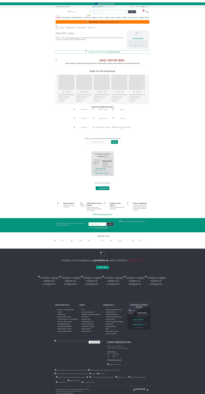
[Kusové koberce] (83, 112)
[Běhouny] (121, 112)
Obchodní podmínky (111, 326)
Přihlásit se (138, 6)
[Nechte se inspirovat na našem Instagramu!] (102, 253)
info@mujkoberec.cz (139, 324)
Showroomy (62, 6)
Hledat (132, 11)
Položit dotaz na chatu (102, 173)
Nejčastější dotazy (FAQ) (63, 324)
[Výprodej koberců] (102, 121)
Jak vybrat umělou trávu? (88, 324)
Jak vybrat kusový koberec (88, 312)
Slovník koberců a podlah (88, 326)
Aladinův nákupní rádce (88, 321)
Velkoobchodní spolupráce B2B (113, 317)
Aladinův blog (85, 317)
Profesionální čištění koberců (64, 326)
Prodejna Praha (61, 314)
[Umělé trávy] (83, 121)
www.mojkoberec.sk (68, 393)
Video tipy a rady (86, 319)
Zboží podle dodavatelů (112, 314)
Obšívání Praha (109, 324)
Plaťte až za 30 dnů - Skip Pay (64, 321)
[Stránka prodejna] (78, 352)
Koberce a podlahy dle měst (64, 331)
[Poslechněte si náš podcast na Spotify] (88, 381)
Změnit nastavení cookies (112, 331)
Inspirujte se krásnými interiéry (113, 309)
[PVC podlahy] (83, 130)
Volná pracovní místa (111, 333)
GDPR (107, 329)
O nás (83, 309)
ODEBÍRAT (110, 224)
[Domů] (57, 26)
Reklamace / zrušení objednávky (65, 309)
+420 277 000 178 (97, 6)
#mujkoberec (136, 260)
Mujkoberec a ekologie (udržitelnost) (91, 314)
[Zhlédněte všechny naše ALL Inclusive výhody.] (60, 381)
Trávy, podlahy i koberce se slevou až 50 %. (104, 22)
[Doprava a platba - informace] (102, 371)
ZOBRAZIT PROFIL (102, 267)
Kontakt (67, 6)
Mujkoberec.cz (79, 391)
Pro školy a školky (110, 319)
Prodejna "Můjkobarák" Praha (119, 342)
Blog (57, 6)
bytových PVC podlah (75, 37)
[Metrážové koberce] (102, 112)
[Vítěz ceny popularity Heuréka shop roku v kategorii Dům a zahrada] (72, 11)
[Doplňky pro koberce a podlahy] (102, 130)
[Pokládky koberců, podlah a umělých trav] (121, 130)
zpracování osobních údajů (101, 227)
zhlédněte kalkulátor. (114, 52)
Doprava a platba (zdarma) (64, 317)
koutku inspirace (138, 44)
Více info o (98, 227)
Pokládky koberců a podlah (64, 329)
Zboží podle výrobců (111, 312)
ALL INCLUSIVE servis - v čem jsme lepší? (67, 319)
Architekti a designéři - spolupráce (114, 321)
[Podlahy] (121, 121)
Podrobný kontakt (139, 327)
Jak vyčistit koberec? (87, 331)
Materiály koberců (86, 329)
